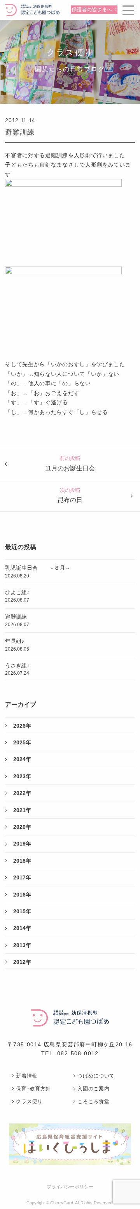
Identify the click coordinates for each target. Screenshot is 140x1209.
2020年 (22, 827)
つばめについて (96, 1076)
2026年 (22, 726)
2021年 (22, 810)
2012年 (22, 962)
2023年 (22, 776)
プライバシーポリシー (70, 1187)
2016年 (22, 894)
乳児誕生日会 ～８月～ (37, 571)
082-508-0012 (78, 1053)
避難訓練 (20, 132)
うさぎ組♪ (17, 669)
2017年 (22, 877)
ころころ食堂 (93, 1101)
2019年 (22, 844)
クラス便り (29, 1101)
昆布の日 (70, 500)
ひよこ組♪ (17, 596)
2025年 (22, 742)
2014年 (22, 928)
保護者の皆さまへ (92, 9)
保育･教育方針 (33, 1088)
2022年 (22, 793)
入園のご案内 (93, 1088)
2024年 (22, 759)
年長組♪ (17, 644)
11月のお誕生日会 (70, 468)
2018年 (22, 861)
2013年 (22, 945)
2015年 (22, 911)
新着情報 (26, 1076)
